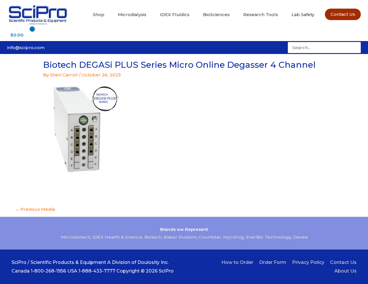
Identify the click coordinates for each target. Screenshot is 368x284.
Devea (300, 237)
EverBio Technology (268, 237)
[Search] (357, 47)
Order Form (272, 262)
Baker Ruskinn (180, 237)
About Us (345, 271)
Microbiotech (75, 237)
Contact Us (343, 262)
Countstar (210, 237)
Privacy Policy (308, 262)
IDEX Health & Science (117, 237)
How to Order (237, 262)
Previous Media (35, 209)
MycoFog (233, 237)
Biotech (153, 237)
